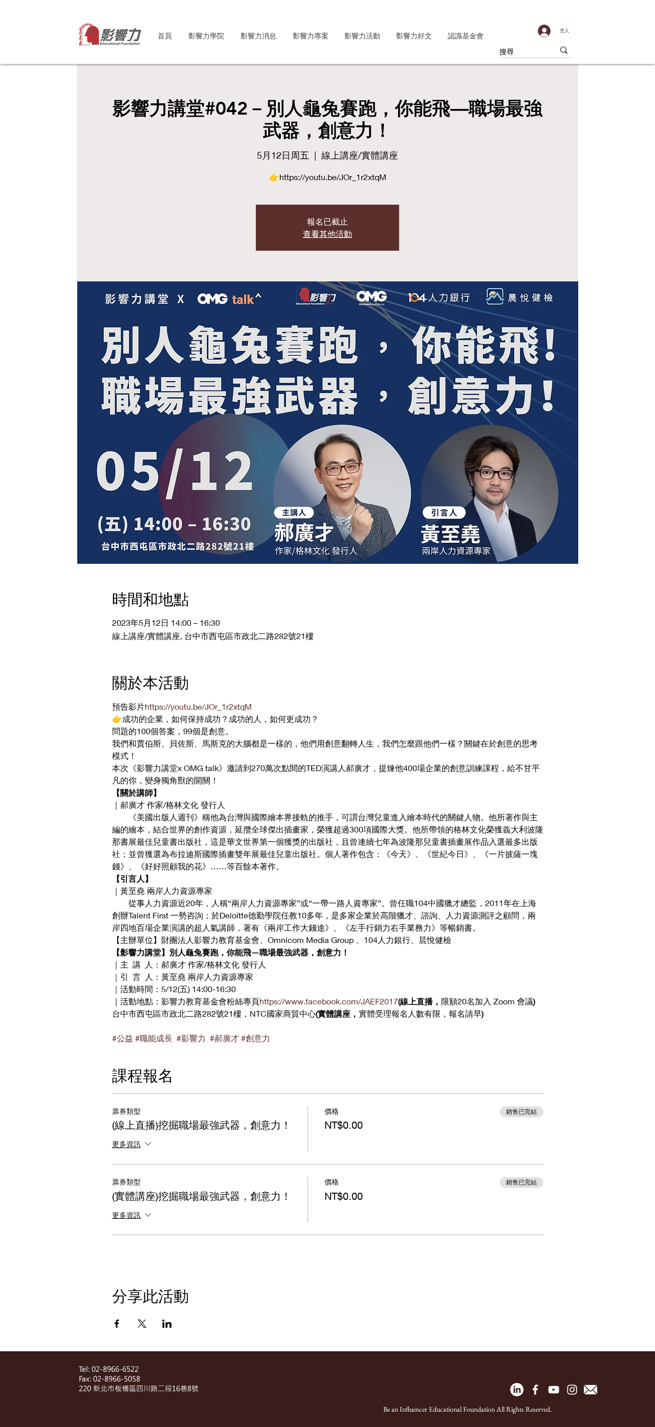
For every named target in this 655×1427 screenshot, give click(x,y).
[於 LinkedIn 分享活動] (167, 1324)
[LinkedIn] (516, 1389)
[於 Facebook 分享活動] (117, 1324)
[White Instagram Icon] (572, 1389)
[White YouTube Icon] (553, 1389)
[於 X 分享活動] (142, 1324)
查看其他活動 (327, 233)
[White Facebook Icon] (535, 1389)
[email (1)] (590, 1389)
